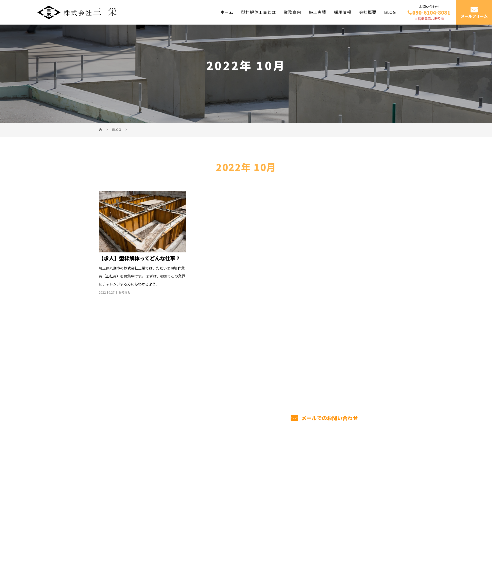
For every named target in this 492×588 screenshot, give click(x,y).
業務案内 (292, 12)
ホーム (226, 12)
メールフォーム (474, 16)
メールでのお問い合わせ (329, 418)
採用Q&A (346, 478)
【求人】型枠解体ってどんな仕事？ (139, 258)
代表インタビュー (294, 492)
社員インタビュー (294, 500)
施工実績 (317, 12)
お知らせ (124, 292)
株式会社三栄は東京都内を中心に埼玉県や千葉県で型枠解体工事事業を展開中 (160, 559)
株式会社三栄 (113, 477)
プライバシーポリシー (372, 560)
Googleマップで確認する (125, 527)
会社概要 (367, 12)
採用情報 (342, 12)
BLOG (390, 12)
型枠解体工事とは (258, 12)
